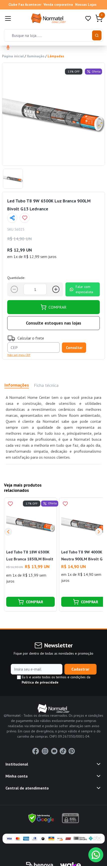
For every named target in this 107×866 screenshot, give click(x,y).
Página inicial (13, 56)
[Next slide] (99, 531)
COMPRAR (57, 307)
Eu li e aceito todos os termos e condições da (55, 680)
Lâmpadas (56, 56)
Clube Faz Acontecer (24, 4)
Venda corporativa (58, 4)
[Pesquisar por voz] (8, 48)
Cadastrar (80, 669)
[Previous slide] (8, 531)
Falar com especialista (84, 289)
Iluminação (35, 56)
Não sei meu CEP (18, 355)
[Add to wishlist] (25, 218)
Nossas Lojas (86, 4)
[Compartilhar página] (12, 218)
